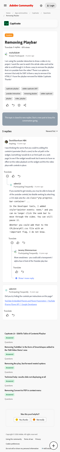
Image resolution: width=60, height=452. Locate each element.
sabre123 (17, 183)
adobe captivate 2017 (29, 88)
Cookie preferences (13, 444)
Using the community (14, 439)
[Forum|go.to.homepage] (21, 5)
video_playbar (20, 98)
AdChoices (47, 448)
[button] (5, 6)
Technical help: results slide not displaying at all (25, 377)
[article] (30, 158)
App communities (21, 13)
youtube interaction (13, 93)
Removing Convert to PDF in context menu (23, 390)
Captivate (35, 13)
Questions (47, 13)
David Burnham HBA (17, 140)
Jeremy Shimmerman (27, 250)
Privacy (38, 439)
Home (8, 13)
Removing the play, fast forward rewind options (25, 363)
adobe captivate (46, 93)
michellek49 (14, 52)
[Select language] (41, 5)
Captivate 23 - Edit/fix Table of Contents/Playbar (25, 333)
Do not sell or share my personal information (22, 448)
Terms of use (28, 439)
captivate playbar (12, 88)
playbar (9, 98)
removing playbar (30, 93)
